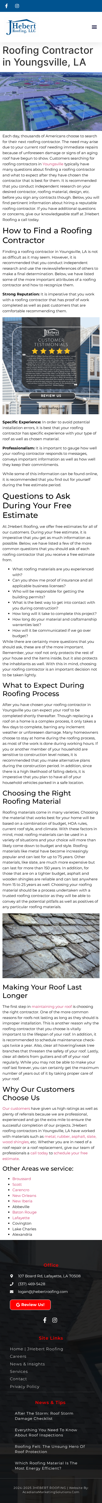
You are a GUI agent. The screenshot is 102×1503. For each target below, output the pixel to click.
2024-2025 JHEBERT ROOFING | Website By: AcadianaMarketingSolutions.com (51, 1490)
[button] (94, 27)
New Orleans (24, 1195)
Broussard (21, 1178)
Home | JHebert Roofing (36, 1349)
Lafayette (21, 1217)
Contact (18, 1379)
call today (39, 1153)
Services (19, 1371)
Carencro (20, 1190)
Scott (17, 1184)
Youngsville (53, 164)
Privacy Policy (24, 1386)
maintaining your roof (52, 1006)
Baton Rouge (24, 1212)
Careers (18, 1356)
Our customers (16, 1108)
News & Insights (27, 1364)
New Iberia (22, 1201)
